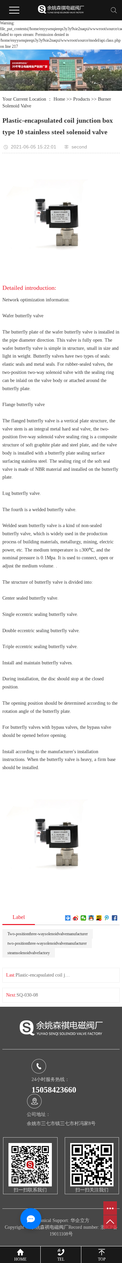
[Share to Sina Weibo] (76, 918)
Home (59, 99)
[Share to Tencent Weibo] (107, 918)
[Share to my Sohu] (99, 918)
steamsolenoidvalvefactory (28, 952)
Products (81, 99)
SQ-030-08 (27, 995)
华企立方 (79, 1220)
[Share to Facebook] (115, 918)
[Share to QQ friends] (91, 918)
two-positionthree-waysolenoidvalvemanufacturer (47, 943)
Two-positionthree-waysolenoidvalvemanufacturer (47, 933)
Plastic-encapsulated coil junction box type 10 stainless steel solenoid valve (43, 975)
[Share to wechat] (83, 918)
